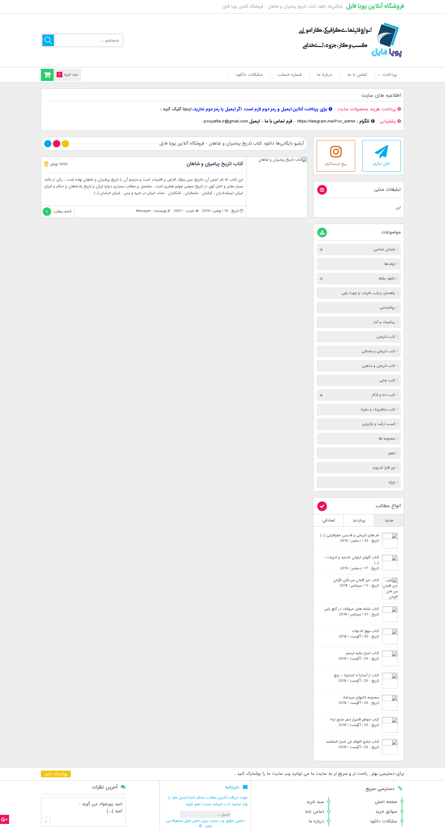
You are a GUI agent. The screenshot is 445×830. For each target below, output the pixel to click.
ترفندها (389, 264)
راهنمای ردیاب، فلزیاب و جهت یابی (368, 293)
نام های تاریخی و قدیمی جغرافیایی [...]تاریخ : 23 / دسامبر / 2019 (349, 538)
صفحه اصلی (386, 801)
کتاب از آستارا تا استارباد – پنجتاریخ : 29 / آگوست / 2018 (356, 678)
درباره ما (324, 74)
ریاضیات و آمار (384, 322)
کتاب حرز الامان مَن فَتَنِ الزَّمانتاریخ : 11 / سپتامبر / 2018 (356, 582)
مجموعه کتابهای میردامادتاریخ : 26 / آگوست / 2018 (358, 700)
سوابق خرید (386, 811)
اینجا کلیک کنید (177, 109)
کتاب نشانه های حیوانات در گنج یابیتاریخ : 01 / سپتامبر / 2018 (351, 611)
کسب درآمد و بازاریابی (378, 424)
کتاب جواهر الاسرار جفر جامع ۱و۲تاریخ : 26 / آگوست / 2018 (354, 722)
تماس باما (314, 811)
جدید (389, 520)
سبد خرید (315, 801)
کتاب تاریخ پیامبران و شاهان (214, 164)
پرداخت (389, 74)
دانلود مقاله (386, 278)
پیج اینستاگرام (336, 164)
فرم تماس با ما (278, 121)
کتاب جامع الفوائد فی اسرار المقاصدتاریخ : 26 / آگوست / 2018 (352, 744)
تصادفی (328, 520)
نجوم (391, 453)
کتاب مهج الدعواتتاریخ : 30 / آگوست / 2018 (359, 633)
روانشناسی (387, 307)
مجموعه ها (387, 438)
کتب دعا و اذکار (383, 395)
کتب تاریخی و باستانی (378, 351)
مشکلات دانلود (249, 74)
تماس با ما (357, 74)
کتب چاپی (387, 380)
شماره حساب (290, 74)
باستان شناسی (384, 249)
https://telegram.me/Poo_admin (326, 121)
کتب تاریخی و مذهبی (378, 366)
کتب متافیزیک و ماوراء (377, 409)
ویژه (392, 482)
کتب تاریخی (386, 337)
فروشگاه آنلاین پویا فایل (375, 6)
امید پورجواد (110, 804)
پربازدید (359, 520)
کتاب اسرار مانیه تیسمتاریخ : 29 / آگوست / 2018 (358, 656)
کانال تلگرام (381, 164)
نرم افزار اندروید (383, 467)
